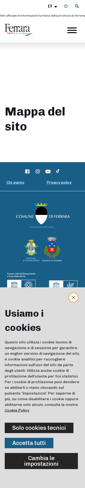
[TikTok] (58, 171)
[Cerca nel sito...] (77, 6)
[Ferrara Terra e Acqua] (21, 30)
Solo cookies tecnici (39, 427)
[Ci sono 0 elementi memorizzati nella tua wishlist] (66, 6)
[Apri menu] (72, 30)
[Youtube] (48, 171)
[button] (53, 6)
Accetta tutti (29, 442)
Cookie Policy (17, 410)
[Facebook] (27, 171)
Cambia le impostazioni (41, 461)
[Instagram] (38, 171)
